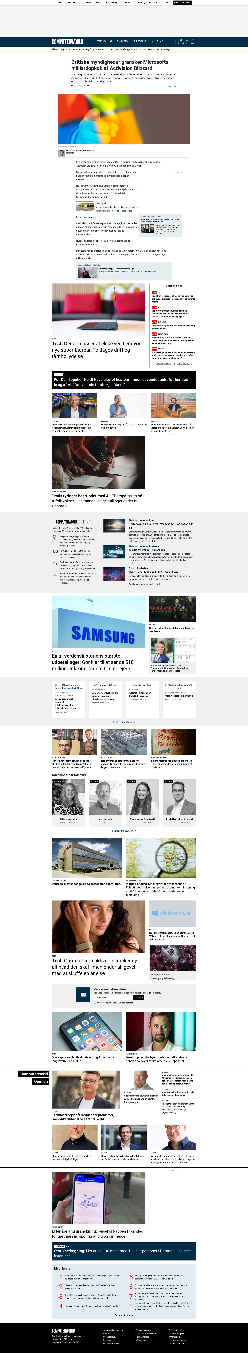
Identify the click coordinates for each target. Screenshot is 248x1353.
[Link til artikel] (98, 309)
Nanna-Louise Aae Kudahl (142, 819)
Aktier (55, 651)
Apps (54, 1054)
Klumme (162, 322)
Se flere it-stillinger (123, 722)
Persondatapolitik (177, 1330)
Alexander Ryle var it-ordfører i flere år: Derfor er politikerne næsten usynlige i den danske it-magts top (173, 340)
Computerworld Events (146, 1333)
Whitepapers (141, 1340)
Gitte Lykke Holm (68, 819)
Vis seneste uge (184, 363)
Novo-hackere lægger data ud (124, 49)
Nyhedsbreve (154, 2)
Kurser (99, 2)
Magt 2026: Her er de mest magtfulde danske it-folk (83, 49)
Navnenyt (107, 1340)
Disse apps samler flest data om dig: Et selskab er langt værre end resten (90, 1287)
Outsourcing (156, 757)
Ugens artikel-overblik (113, 1330)
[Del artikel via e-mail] (170, 86)
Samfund (157, 41)
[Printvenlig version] (175, 86)
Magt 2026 (163, 334)
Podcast (107, 1333)
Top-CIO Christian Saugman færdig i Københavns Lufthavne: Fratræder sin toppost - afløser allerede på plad (170, 314)
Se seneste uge (123, 1315)
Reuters (92, 217)
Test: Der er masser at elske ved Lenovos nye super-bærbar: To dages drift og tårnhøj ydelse (173, 299)
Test (54, 339)
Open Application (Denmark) (179, 696)
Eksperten (126, 2)
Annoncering (139, 2)
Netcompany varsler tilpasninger (157, 49)
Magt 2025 (59, 1246)
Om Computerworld (66, 2)
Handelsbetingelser (177, 1340)
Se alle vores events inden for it (144, 584)
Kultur (152, 625)
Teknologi (104, 41)
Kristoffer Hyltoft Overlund (179, 819)
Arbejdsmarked (59, 492)
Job (80, 2)
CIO (159, 307)
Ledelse (161, 349)
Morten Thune (106, 819)
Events (89, 2)
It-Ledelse (139, 41)
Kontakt (168, 2)
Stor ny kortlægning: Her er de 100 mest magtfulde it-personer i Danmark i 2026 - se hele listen (159, 1277)
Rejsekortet (57, 1227)
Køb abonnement (182, 2)
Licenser (153, 930)
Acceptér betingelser (106, 1003)
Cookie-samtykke (176, 1333)
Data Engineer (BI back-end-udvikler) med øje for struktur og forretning (105, 696)
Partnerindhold (142, 1337)
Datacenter (106, 757)
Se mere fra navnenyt (123, 831)
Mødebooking (111, 2)
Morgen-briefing (133, 880)
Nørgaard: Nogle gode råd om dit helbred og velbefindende (91, 1306)
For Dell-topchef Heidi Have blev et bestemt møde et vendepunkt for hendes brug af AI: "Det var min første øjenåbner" (173, 355)
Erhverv (122, 41)
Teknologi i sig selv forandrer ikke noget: (117, 269)
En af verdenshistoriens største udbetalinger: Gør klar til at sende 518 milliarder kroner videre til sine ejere (161, 1287)
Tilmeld (138, 998)
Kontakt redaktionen (112, 1343)
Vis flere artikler (163, 363)
